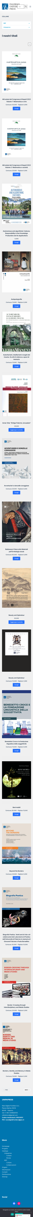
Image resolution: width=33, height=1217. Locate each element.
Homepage (5, 1146)
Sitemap (4, 1177)
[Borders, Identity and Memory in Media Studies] (16, 1044)
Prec (6, 1090)
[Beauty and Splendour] (16, 588)
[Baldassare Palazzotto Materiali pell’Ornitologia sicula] (16, 522)
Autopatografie (16, 299)
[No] (31, 1212)
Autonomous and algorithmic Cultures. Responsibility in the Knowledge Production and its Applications (16, 233)
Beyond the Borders (16, 871)
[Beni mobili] (16, 780)
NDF (17, 23)
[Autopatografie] (16, 272)
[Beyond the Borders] (16, 844)
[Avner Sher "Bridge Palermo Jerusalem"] (16, 396)
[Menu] (30, 6)
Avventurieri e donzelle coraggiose (16, 486)
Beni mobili (16, 807)
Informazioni (6, 1170)
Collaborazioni (11, 1165)
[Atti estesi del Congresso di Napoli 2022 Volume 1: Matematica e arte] (16, 72)
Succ (26, 1090)
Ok (12, 1214)
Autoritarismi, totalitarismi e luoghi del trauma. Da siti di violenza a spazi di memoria (16, 357)
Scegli (16, 108)
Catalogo (5, 1151)
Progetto (5, 1148)
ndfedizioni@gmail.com (10, 1115)
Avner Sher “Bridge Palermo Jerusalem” (16, 423)
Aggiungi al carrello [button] (16, 430)
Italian (20, 1215)
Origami (4, 1167)
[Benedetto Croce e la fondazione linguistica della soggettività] (16, 714)
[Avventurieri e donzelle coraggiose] (16, 458)
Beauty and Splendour (16, 615)
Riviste (8, 1158)
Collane (8, 1155)
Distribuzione (6, 1174)
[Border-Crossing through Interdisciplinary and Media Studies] (16, 978)
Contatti (4, 1172)
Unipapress (17, 27)
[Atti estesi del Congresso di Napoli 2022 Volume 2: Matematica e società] (16, 138)
